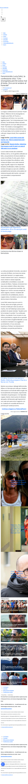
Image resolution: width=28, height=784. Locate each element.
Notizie (3, 608)
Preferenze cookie (8, 692)
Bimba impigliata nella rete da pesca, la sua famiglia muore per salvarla (14, 683)
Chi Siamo (5, 687)
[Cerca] (1, 16)
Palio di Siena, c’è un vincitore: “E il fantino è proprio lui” (14, 611)
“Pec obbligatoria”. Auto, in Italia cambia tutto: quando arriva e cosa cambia (13, 654)
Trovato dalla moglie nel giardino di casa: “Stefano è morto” (13, 639)
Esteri (4, 36)
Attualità (5, 39)
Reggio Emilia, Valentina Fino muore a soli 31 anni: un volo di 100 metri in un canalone (13, 146)
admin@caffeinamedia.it (6, 708)
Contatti (5, 689)
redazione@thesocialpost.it (7, 727)
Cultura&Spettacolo (8, 43)
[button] (2, 764)
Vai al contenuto (4, 7)
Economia (5, 41)
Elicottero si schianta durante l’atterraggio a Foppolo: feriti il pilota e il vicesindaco (19, 438)
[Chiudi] (3, 19)
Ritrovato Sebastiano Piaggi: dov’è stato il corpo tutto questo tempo (13, 625)
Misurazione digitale (8, 690)
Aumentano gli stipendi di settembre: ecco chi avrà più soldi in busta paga (14, 229)
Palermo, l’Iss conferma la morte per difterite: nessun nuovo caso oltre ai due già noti (18, 529)
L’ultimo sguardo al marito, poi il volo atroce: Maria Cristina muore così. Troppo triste (13, 668)
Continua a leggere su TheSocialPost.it (14, 409)
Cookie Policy (10, 694)
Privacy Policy (3, 694)
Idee (4, 33)
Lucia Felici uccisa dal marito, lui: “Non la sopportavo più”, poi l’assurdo (13, 140)
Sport (4, 44)
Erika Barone (8, 88)
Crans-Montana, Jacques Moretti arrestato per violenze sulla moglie (19, 574)
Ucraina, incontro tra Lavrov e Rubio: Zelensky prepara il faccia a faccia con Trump (14, 380)
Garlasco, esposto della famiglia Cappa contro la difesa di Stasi (18, 483)
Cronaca (5, 38)
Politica (5, 34)
